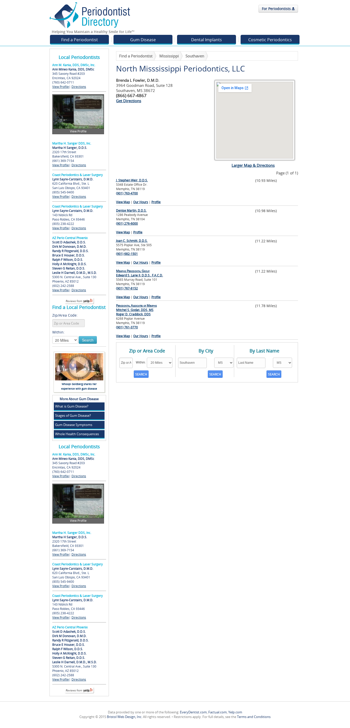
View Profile (60, 87)
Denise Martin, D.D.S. (131, 210)
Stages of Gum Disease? (73, 415)
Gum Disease (143, 40)
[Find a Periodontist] (90, 15)
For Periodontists (277, 8)
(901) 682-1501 (127, 254)
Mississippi (169, 55)
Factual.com (217, 712)
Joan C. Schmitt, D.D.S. (132, 240)
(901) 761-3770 (127, 327)
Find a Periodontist (79, 40)
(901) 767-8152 (127, 288)
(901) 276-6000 (127, 223)
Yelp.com (235, 712)
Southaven (195, 55)
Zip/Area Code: (65, 315)
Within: (58, 332)
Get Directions (128, 100)
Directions (78, 87)
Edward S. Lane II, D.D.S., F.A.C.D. (139, 273)
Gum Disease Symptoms (73, 424)
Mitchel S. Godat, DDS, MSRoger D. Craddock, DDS (136, 309)
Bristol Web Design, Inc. (124, 716)
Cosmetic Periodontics (270, 40)
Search (88, 339)
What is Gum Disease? (71, 406)
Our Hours (140, 202)
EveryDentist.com (193, 712)
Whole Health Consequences (77, 434)
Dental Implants (206, 40)
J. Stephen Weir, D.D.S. (132, 180)
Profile (156, 202)
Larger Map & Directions (253, 165)
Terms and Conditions (254, 716)
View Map (123, 202)
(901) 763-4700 (127, 193)
